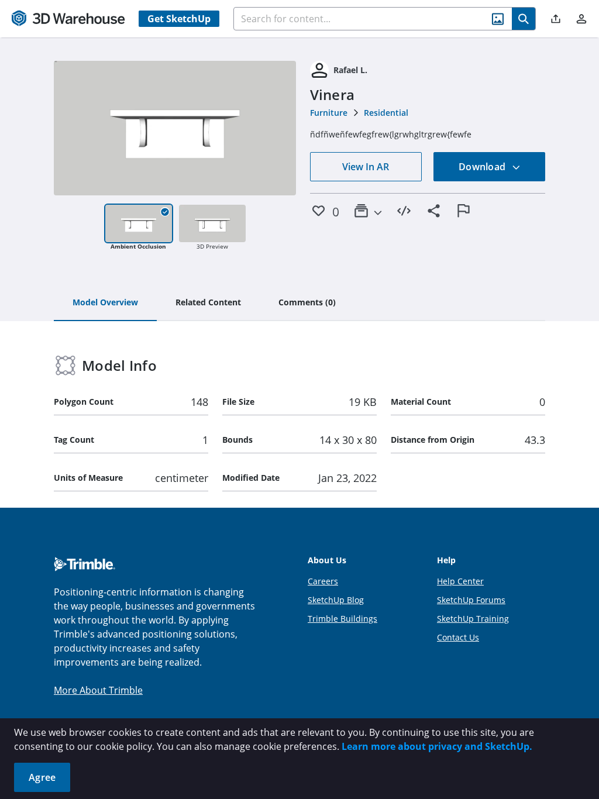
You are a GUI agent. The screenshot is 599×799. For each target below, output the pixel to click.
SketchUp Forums (471, 599)
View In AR (365, 166)
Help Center (460, 581)
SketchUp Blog (336, 599)
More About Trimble (98, 690)
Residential (386, 112)
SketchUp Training (473, 618)
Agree (42, 777)
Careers (323, 581)
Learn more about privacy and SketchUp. (437, 746)
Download (483, 166)
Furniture (328, 112)
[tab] (105, 303)
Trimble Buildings (342, 618)
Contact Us (458, 637)
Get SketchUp (179, 18)
